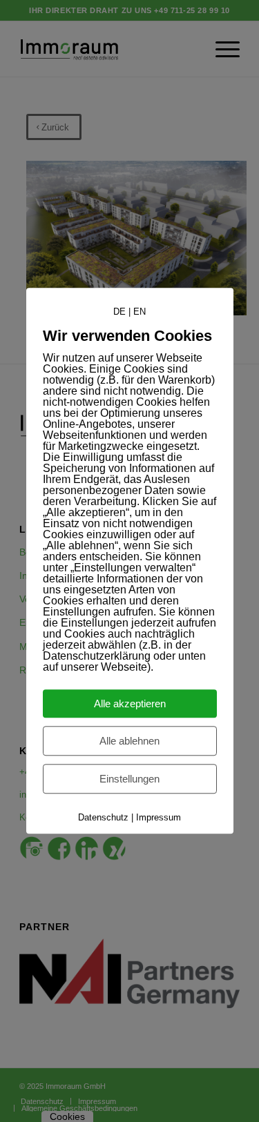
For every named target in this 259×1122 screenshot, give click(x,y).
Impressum (158, 818)
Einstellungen (129, 779)
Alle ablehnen (129, 741)
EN (139, 311)
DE (119, 311)
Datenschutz (103, 818)
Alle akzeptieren (130, 704)
